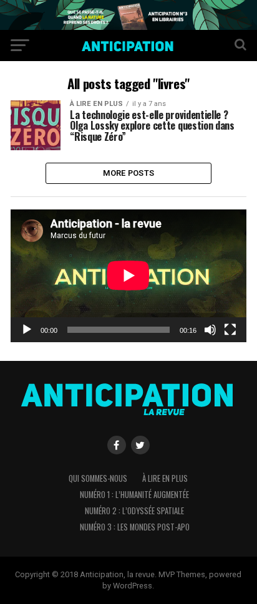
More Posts (129, 173)
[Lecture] (27, 330)
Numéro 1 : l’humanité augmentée (134, 495)
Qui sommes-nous (98, 478)
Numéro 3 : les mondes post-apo (135, 527)
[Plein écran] (230, 330)
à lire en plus (165, 478)
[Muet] (210, 330)
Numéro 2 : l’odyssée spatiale (134, 511)
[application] (128, 275)
